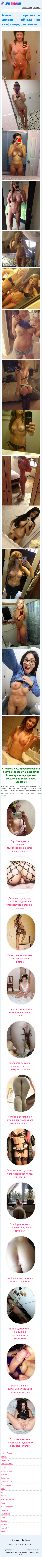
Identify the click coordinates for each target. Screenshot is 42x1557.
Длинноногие (6, 1485)
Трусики (4, 1521)
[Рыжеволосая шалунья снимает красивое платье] (21, 950)
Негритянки (5, 1514)
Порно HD (5, 1528)
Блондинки (5, 1460)
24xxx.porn (16, 1540)
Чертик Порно (6, 1453)
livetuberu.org (18, 1550)
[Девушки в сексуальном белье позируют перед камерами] (21, 1165)
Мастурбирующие (7, 1506)
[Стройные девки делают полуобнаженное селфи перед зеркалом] (21, 836)
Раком (3, 1517)
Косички (4, 1496)
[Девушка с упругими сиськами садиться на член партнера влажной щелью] (21, 893)
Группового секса (7, 1481)
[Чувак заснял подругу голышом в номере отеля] (21, 1004)
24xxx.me (36, 8)
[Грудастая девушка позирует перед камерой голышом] (21, 1058)
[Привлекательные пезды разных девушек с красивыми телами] (21, 1434)
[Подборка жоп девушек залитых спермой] (21, 1273)
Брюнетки (4, 1467)
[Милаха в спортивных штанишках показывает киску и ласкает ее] (21, 1112)
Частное (4, 1524)
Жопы (3, 1489)
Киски (3, 1492)
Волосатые (5, 1478)
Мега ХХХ (4, 1531)
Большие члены (7, 1464)
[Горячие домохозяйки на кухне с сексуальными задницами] (21, 1323)
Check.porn (26, 1540)
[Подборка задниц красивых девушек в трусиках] (21, 1219)
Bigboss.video (27, 8)
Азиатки (4, 1457)
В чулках (4, 1474)
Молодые (4, 1510)
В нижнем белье (7, 1471)
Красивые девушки (8, 1499)
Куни (3, 1503)
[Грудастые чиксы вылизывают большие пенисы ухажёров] (21, 1380)
